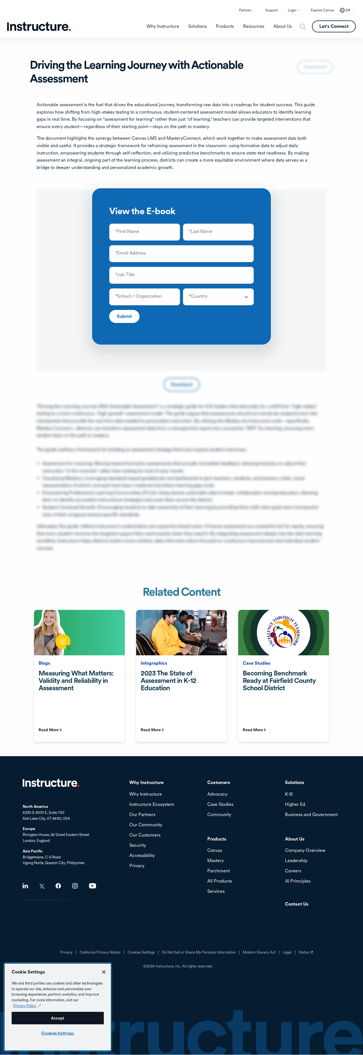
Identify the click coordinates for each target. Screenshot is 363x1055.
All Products (219, 881)
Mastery (215, 860)
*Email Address (130, 253)
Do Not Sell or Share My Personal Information (199, 952)
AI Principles (298, 881)
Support (271, 10)
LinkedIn (25, 886)
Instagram (75, 886)
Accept (57, 1018)
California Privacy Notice (100, 952)
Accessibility (142, 855)
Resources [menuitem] (253, 26)
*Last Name (200, 231)
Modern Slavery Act (259, 952)
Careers (293, 871)
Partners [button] (245, 10)
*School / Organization (138, 296)
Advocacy (217, 794)
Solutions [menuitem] (197, 26)
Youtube (92, 886)
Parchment (218, 871)
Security (137, 845)
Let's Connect (334, 26)
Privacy (66, 952)
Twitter (41, 886)
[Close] (104, 972)
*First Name (127, 231)
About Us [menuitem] (282, 26)
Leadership (296, 860)
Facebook (58, 886)
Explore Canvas (322, 10)
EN (348, 10)
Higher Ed (295, 804)
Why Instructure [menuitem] (163, 26)
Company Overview (305, 850)
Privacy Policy (24, 1005)
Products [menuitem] (225, 26)
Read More (49, 729)
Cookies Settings (57, 1033)
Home (51, 783)
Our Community (145, 825)
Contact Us (297, 904)
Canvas (214, 850)
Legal (287, 952)
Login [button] (292, 10)
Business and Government (311, 814)
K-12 (289, 794)
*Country (198, 296)
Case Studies (220, 804)
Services (216, 891)
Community (219, 814)
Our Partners (142, 814)
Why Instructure (145, 794)
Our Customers (145, 835)
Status (307, 954)
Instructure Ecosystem (151, 804)
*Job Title (125, 274)
